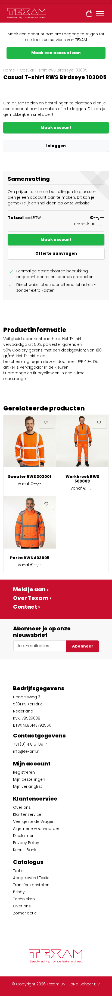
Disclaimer (23, 835)
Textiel (18, 870)
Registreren (24, 772)
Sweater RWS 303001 (29, 476)
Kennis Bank (24, 849)
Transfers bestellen (31, 885)
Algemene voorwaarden (36, 828)
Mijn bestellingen (29, 779)
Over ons (22, 807)
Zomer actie (25, 913)
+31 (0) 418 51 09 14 (30, 744)
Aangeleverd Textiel (31, 877)
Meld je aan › (31, 589)
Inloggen (56, 145)
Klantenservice (27, 814)
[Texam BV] (26, 13)
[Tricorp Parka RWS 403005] (30, 524)
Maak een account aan (56, 52)
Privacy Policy (26, 842)
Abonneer (82, 646)
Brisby (19, 892)
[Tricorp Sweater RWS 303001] (30, 443)
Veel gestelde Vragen (34, 821)
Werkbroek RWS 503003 (82, 479)
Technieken (24, 899)
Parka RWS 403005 (29, 558)
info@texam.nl (26, 751)
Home (9, 70)
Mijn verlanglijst (27, 786)
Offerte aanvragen (56, 253)
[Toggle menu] (100, 13)
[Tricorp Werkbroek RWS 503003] (82, 443)
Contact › (26, 607)
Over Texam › (32, 598)
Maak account (56, 127)
